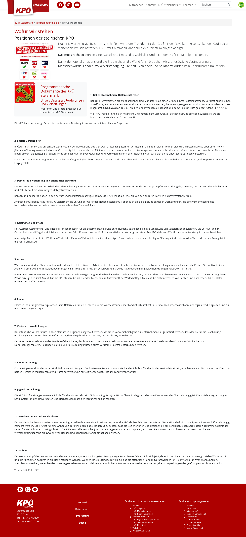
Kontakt (151, 5)
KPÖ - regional (139, 508)
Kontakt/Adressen (194, 522)
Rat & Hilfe (191, 508)
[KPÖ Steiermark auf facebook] (60, 4)
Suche (82, 522)
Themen (188, 5)
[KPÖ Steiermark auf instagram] (69, 4)
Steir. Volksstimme (145, 522)
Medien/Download (141, 516)
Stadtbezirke (192, 516)
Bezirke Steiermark (145, 514)
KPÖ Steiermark (168, 5)
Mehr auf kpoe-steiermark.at (145, 501)
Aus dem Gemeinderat (196, 514)
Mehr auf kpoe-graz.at (194, 501)
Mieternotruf (192, 511)
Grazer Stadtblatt (194, 525)
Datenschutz (82, 509)
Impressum (82, 515)
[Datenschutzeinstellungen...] (241, 5)
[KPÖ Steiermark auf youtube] (77, 4)
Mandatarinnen (144, 511)
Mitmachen (136, 5)
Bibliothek (141, 525)
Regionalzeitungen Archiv (148, 519)
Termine (136, 505)
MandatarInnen (193, 519)
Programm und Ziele (141, 530)
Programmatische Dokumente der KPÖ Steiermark (57, 91)
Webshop (137, 528)
